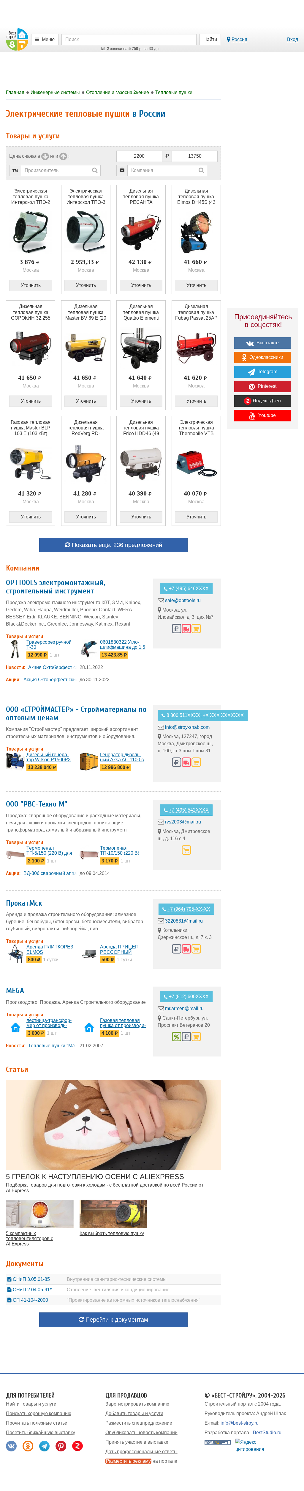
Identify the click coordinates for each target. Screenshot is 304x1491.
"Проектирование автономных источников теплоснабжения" (133, 1300)
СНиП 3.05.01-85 (31, 1279)
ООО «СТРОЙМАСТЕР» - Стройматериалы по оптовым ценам (76, 714)
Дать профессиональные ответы (141, 1451)
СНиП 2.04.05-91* (32, 1289)
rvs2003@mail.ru (183, 821)
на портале (141, 1461)
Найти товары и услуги (31, 1403)
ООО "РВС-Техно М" (36, 804)
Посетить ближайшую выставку (40, 1432)
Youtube (266, 415)
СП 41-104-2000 (30, 1300)
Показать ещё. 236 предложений (116, 545)
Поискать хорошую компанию (38, 1413)
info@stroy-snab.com (187, 726)
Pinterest (266, 386)
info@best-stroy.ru (240, 1423)
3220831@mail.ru (184, 920)
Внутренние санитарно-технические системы (117, 1279)
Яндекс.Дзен (266, 400)
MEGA (15, 990)
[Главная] (17, 39)
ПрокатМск (24, 903)
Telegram (266, 371)
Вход (292, 39)
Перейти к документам (116, 1319)
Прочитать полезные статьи (36, 1423)
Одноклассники (265, 357)
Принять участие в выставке (136, 1442)
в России (148, 113)
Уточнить (31, 285)
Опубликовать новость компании (141, 1432)
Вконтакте (267, 342)
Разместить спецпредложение (138, 1423)
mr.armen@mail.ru (184, 1008)
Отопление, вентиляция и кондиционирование (118, 1289)
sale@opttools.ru (183, 600)
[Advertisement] (262, 537)
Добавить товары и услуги (134, 1413)
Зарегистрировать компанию (137, 1403)
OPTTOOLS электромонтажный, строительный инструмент (55, 587)
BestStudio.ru (267, 1432)
